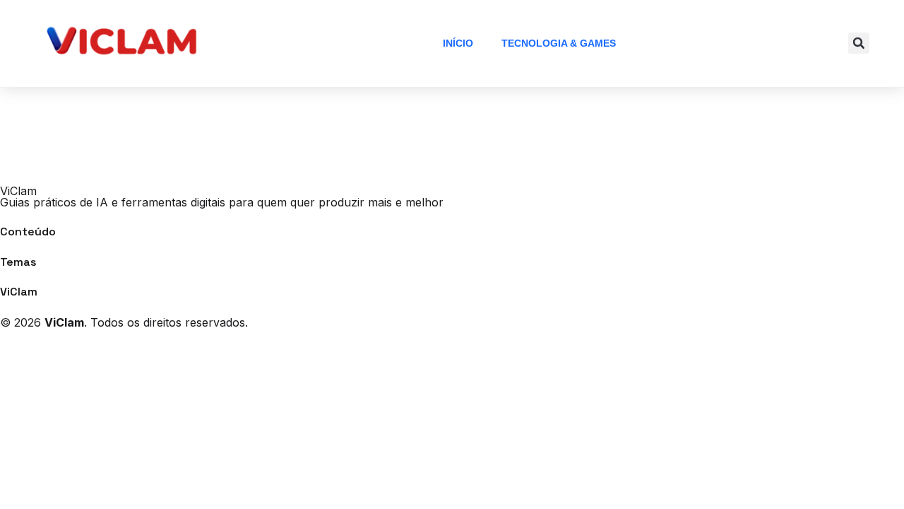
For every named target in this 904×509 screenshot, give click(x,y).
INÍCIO (458, 43)
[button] (858, 43)
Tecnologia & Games (558, 43)
